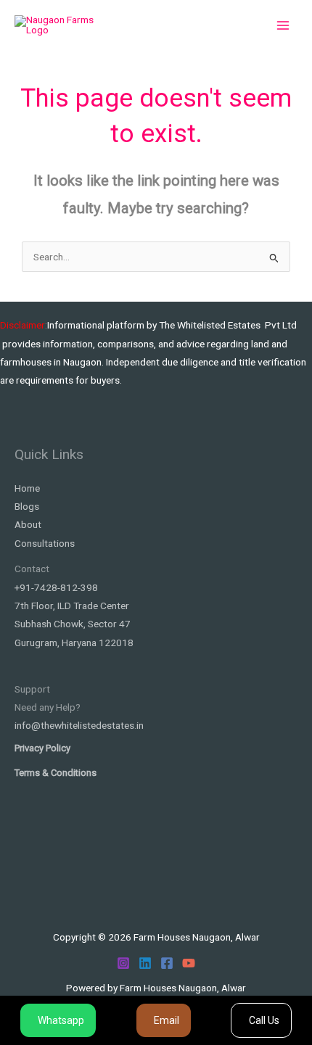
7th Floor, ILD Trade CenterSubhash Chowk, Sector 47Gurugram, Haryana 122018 (74, 624)
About (28, 524)
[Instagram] (123, 963)
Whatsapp (61, 1020)
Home (27, 488)
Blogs (27, 506)
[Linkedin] (145, 963)
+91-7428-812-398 (56, 587)
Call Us (264, 1020)
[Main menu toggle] (283, 26)
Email (166, 1020)
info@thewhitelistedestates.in (79, 725)
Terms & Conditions (56, 772)
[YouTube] (188, 963)
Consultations (45, 543)
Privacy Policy (42, 748)
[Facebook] (166, 963)
